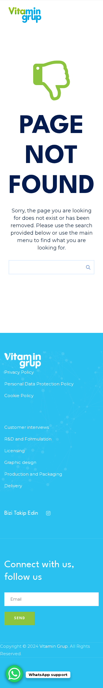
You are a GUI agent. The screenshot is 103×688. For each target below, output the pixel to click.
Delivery (13, 485)
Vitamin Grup (53, 646)
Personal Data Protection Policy (39, 384)
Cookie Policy (18, 395)
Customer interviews (26, 427)
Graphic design (20, 462)
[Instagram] (48, 513)
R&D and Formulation (28, 439)
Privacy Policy (19, 372)
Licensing (14, 450)
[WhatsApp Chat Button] (14, 673)
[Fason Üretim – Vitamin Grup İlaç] (25, 15)
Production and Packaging (33, 474)
